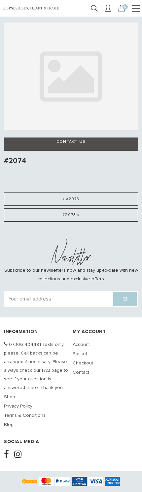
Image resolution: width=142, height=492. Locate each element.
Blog (9, 424)
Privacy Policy (18, 406)
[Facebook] (8, 455)
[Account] (108, 8)
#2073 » (70, 215)
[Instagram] (19, 455)
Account (81, 344)
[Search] (94, 8)
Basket (80, 354)
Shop (9, 397)
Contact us (71, 142)
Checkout (83, 363)
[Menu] (135, 8)
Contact (81, 372)
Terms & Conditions (25, 415)
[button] (125, 299)
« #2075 (70, 199)
